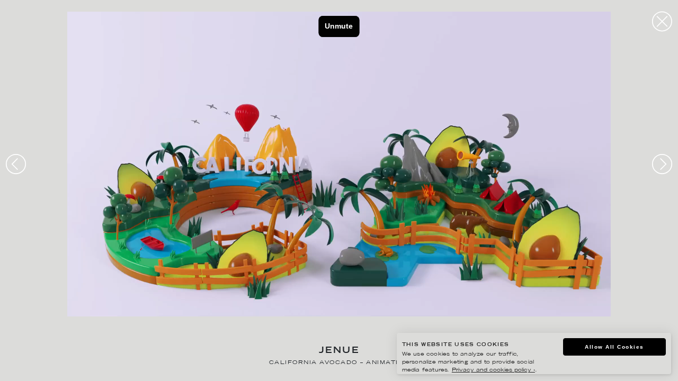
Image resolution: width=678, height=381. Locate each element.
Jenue (339, 351)
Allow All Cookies (614, 347)
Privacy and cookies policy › (493, 370)
